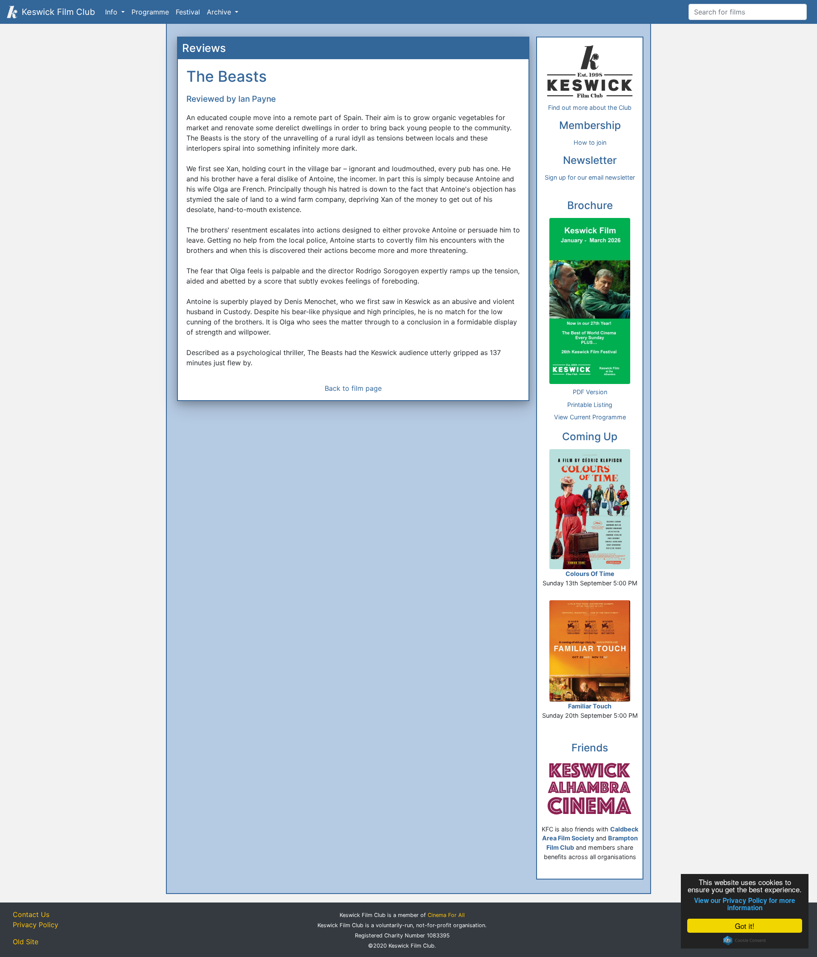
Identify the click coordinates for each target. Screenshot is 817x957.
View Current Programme (590, 417)
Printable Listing (589, 404)
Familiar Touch (589, 706)
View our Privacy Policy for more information (744, 904)
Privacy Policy (35, 924)
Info (112, 12)
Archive (220, 12)
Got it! (744, 925)
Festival (188, 12)
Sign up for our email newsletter (590, 177)
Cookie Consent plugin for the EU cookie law (744, 940)
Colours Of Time (590, 573)
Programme (150, 12)
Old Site (25, 941)
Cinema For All (446, 915)
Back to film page (353, 388)
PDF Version (590, 391)
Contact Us (31, 914)
